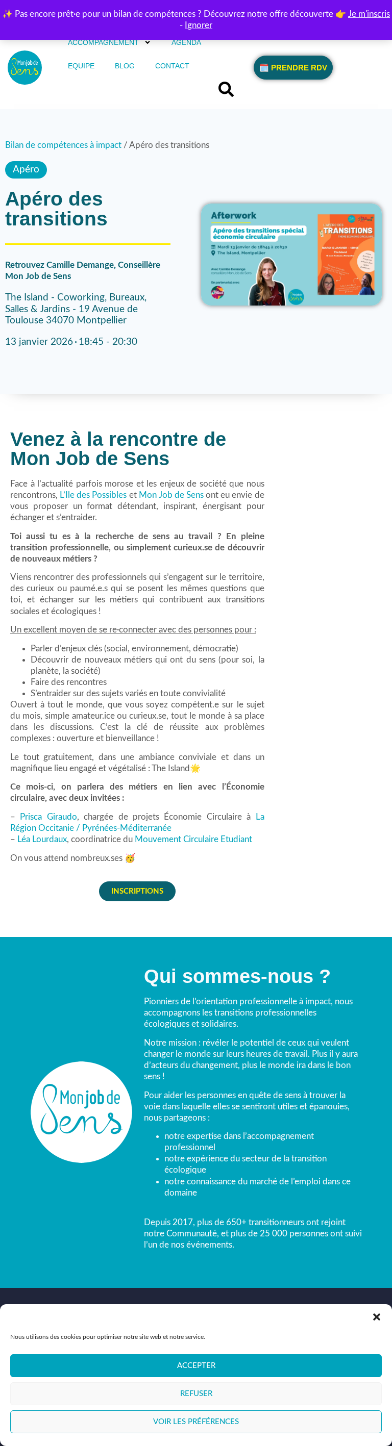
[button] (377, 1317)
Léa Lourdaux (42, 839)
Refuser (196, 1394)
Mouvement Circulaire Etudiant (193, 839)
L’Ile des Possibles (93, 495)
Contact (172, 66)
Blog (125, 66)
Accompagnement (103, 42)
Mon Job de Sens (171, 495)
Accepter (196, 1365)
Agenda (186, 42)
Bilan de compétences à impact (63, 145)
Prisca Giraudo (48, 817)
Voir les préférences (196, 1422)
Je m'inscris (369, 14)
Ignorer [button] (198, 25)
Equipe (81, 66)
